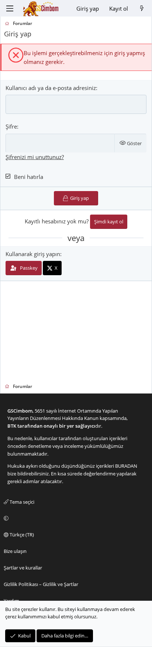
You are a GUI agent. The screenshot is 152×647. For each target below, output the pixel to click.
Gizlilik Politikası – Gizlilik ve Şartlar (41, 584)
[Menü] (9, 8)
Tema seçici (21, 502)
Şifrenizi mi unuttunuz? (35, 157)
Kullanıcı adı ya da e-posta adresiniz (51, 87)
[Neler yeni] (142, 8)
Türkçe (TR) (21, 534)
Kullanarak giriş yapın (33, 254)
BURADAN (126, 466)
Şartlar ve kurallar (23, 567)
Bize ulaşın (15, 551)
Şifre (11, 126)
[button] (75, 518)
